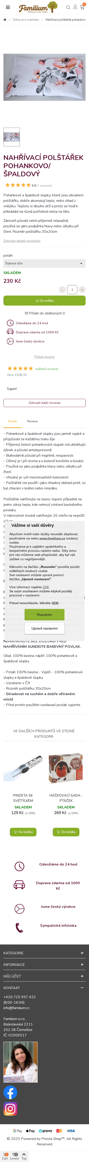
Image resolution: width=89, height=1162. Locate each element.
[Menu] (7, 7)
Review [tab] (32, 421)
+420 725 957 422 (19, 997)
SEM (55, 603)
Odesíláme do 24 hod (58, 864)
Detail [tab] (12, 421)
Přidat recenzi (44, 356)
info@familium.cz (16, 1007)
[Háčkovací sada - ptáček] (66, 768)
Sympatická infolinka (58, 925)
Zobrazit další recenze (44, 403)
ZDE (46, 587)
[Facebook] (44, 1092)
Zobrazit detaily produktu (21, 240)
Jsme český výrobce (58, 906)
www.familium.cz (52, 538)
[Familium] (38, 7)
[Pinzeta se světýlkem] (23, 768)
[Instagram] (44, 1109)
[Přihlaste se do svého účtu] (75, 6)
